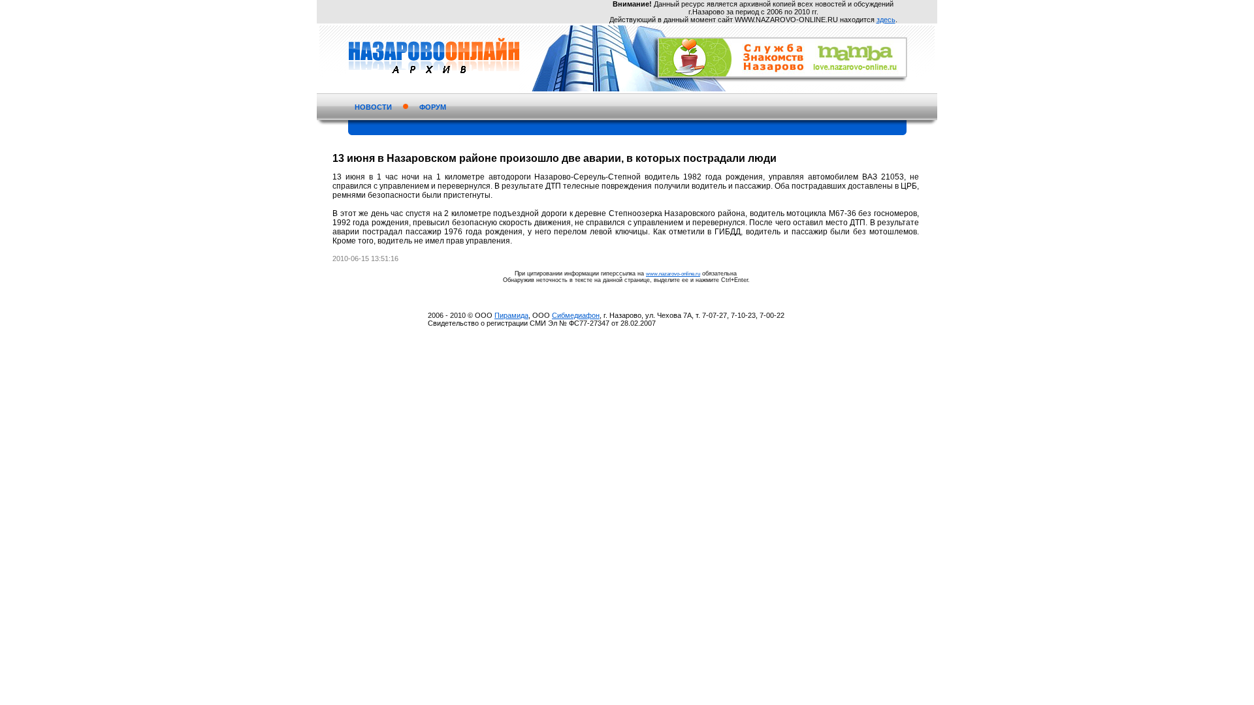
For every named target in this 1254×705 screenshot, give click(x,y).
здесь (885, 20)
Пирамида (511, 315)
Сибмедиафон (576, 315)
